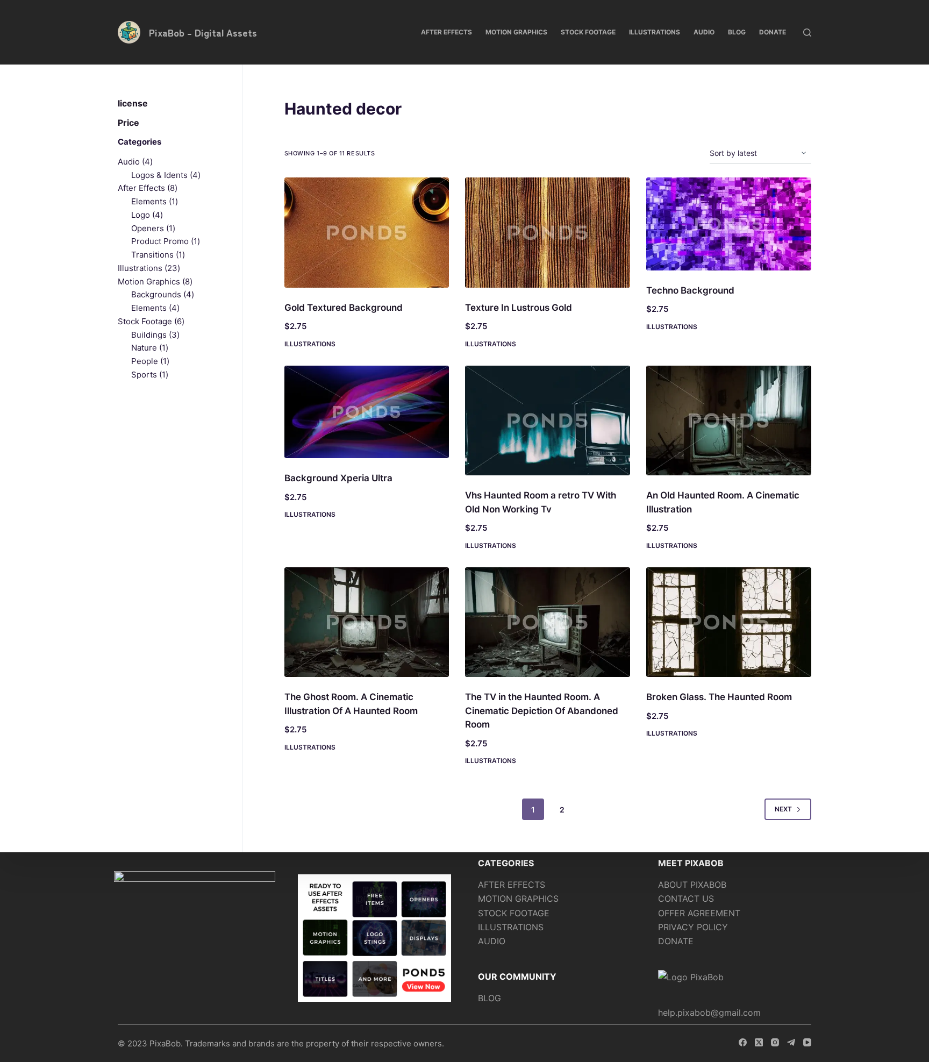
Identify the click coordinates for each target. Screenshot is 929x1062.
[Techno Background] (728, 223)
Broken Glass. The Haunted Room (719, 697)
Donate (772, 32)
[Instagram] (775, 1042)
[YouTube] (807, 1042)
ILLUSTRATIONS (511, 927)
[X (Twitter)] (759, 1042)
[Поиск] (807, 32)
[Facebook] (743, 1042)
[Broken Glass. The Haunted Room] (728, 622)
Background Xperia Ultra (338, 478)
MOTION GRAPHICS (518, 898)
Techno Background (690, 290)
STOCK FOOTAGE (513, 913)
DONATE (676, 941)
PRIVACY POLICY (693, 927)
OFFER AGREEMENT (699, 913)
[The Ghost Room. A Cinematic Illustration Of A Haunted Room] (366, 622)
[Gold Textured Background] (366, 232)
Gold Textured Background (343, 307)
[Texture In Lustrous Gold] (547, 232)
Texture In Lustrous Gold (518, 307)
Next (783, 809)
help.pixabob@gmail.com (709, 1012)
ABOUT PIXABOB (692, 884)
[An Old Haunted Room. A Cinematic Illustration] (728, 421)
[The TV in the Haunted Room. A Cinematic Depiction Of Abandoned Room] (547, 622)
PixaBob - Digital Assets (203, 32)
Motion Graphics (516, 32)
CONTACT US (686, 898)
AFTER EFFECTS (511, 884)
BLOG (489, 998)
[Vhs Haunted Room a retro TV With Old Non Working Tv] (547, 421)
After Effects (446, 32)
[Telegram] (791, 1042)
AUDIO (491, 941)
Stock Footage (588, 32)
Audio (704, 32)
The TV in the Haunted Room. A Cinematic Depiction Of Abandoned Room (541, 711)
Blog (737, 32)
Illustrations (654, 32)
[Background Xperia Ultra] (366, 412)
